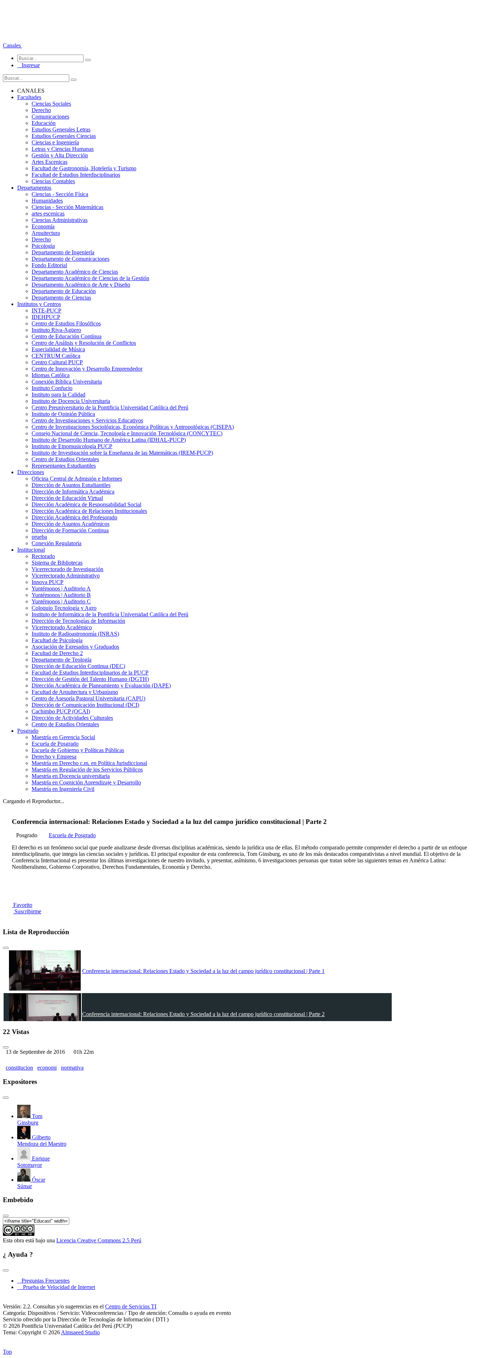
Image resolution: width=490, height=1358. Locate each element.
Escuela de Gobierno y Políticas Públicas (78, 750)
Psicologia (43, 246)
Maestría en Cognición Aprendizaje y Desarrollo (86, 782)
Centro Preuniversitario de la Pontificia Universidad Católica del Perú (110, 407)
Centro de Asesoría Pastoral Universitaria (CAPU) (88, 698)
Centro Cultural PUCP (57, 362)
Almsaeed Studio (80, 1332)
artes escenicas (48, 213)
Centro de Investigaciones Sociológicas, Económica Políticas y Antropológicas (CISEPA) (133, 427)
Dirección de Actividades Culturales (72, 718)
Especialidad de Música (58, 349)
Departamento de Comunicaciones (70, 259)
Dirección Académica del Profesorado (74, 517)
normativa (72, 1068)
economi (47, 1068)
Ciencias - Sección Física (60, 194)
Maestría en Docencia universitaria (71, 776)
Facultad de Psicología (57, 640)
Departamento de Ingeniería (63, 252)
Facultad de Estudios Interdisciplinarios (76, 175)
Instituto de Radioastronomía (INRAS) (75, 634)
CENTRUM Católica (56, 356)
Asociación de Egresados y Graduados (75, 647)
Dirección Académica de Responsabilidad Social (86, 504)
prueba (39, 537)
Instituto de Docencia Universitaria (71, 401)
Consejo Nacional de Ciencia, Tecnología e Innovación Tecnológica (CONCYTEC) (127, 433)
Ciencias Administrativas (60, 220)
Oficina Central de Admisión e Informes (77, 479)
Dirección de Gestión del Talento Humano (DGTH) (90, 679)
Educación (44, 123)
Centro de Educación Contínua (67, 336)
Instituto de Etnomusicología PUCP (72, 446)
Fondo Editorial (49, 265)
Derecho (41, 110)
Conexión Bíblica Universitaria (67, 382)
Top (7, 1352)
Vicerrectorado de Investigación (67, 569)
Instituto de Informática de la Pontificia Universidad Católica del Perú (110, 614)
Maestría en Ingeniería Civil (63, 789)
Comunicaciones (50, 116)
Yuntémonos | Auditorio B (61, 595)
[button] (12, 45)
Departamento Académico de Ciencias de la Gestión (90, 278)
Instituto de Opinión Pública (63, 414)
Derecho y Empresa (54, 757)
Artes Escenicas (49, 162)
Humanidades (47, 201)
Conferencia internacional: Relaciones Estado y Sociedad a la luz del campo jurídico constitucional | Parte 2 (203, 1014)
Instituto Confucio (52, 388)
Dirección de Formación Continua (70, 530)
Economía (43, 226)
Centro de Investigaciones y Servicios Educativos (87, 420)
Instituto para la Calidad (58, 394)
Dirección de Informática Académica (73, 491)
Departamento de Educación (64, 291)
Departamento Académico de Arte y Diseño (81, 285)
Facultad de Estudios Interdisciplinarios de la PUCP (90, 672)
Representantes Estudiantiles (64, 466)
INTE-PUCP (46, 310)
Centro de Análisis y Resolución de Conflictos (84, 343)
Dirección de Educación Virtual (67, 498)
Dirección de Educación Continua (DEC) (78, 666)
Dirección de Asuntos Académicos (70, 524)
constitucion (19, 1068)
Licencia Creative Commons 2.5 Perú (98, 1240)
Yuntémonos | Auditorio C (61, 601)
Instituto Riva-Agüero (56, 330)
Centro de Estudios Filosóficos (66, 323)
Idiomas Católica (51, 375)
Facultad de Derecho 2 (57, 653)
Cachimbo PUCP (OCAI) (61, 711)
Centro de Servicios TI (130, 1306)
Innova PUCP (47, 582)
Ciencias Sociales (51, 104)
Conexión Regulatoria (56, 543)
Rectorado (43, 556)
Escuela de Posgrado (55, 744)
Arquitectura (46, 233)
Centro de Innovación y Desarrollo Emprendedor (87, 369)
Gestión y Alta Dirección (60, 155)
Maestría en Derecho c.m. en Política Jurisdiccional (89, 763)
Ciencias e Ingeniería (55, 142)
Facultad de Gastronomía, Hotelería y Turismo (84, 168)
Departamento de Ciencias (61, 298)
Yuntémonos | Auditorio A (61, 588)
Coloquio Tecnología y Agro (64, 608)
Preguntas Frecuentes (43, 1281)
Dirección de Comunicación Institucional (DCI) (85, 705)
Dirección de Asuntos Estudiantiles (71, 485)
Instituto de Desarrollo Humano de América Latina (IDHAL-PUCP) (109, 440)
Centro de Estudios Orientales (65, 459)
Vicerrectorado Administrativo (66, 576)
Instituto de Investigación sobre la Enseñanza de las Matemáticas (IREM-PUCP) (122, 453)
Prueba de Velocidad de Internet (57, 1287)
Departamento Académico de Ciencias (75, 272)
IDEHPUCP (46, 317)
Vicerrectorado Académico (62, 627)
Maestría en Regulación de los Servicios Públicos (87, 769)
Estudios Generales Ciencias (64, 136)
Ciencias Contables (53, 181)
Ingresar (28, 65)
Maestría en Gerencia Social (63, 737)
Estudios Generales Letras (61, 129)
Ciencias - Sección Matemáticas (67, 207)
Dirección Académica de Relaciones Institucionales (89, 511)
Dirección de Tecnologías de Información (78, 621)
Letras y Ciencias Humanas (63, 149)
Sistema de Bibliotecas (57, 563)
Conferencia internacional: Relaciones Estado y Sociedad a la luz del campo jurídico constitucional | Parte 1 (203, 971)
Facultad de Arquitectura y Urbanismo (75, 692)
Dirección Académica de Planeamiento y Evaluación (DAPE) (101, 685)
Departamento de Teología (61, 660)
